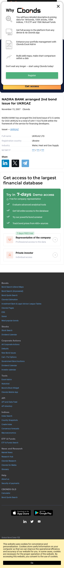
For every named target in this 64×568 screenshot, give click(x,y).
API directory (7, 406)
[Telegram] (25, 163)
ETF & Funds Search (10, 443)
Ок (32, 563)
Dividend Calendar (9, 335)
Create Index (7, 424)
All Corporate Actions (10, 344)
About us (5, 479)
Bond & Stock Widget (10, 388)
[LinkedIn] (5, 163)
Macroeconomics (9, 433)
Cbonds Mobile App (10, 392)
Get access (32, 86)
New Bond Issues (9, 353)
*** (33, 150)
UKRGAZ (14, 129)
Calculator (6, 493)
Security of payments (10, 483)
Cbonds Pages (8, 308)
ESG (3, 312)
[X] (15, 163)
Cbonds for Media (9, 465)
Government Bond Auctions (13, 361)
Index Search (7, 416)
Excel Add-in (7, 379)
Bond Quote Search (10, 295)
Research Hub (7, 457)
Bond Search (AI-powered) (12, 291)
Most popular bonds (10, 321)
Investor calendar (9, 370)
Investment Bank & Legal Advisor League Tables (21, 304)
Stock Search (7, 330)
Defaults (5, 349)
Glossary (5, 469)
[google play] (43, 513)
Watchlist (5, 384)
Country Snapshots (10, 420)
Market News (7, 452)
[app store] (21, 513)
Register (32, 75)
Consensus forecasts (10, 429)
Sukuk (4, 316)
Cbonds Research (9, 461)
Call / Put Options (9, 357)
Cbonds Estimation (10, 299)
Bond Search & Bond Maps (13, 287)
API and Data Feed (9, 402)
